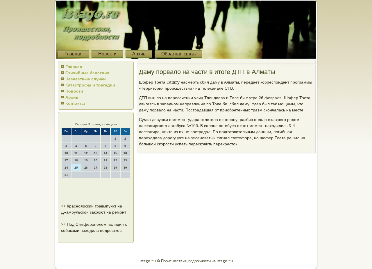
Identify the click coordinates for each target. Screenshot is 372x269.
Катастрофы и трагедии (90, 85)
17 (66, 160)
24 (66, 167)
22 (115, 160)
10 (66, 153)
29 (115, 167)
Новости (107, 53)
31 (66, 174)
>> (64, 206)
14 (105, 153)
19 (86, 160)
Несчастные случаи (85, 79)
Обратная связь (178, 53)
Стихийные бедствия (87, 73)
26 (86, 167)
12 (86, 153)
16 (125, 153)
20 (95, 160)
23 (125, 160)
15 (115, 153)
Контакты (75, 103)
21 (105, 160)
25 (76, 167)
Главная (74, 53)
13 (95, 153)
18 (76, 160)
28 (105, 167)
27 (95, 167)
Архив (139, 53)
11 (76, 153)
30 (125, 167)
